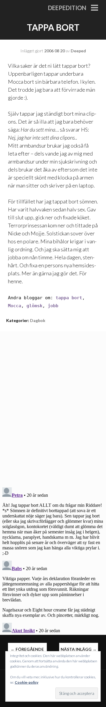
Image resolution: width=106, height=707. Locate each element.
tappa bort (69, 297)
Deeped (78, 50)
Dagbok (37, 320)
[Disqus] (53, 405)
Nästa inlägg (79, 649)
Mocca (14, 305)
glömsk (34, 305)
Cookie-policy (26, 682)
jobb (53, 305)
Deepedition (67, 7)
